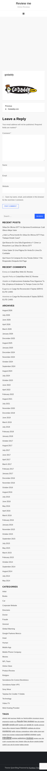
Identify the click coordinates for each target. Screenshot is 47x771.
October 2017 (7, 441)
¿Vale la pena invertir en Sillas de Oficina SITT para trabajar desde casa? (23, 236)
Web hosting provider (10, 708)
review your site (39, 738)
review (7, 737)
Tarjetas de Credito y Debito (13, 694)
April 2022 (6, 390)
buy (22, 718)
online (31, 731)
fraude (20, 721)
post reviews (11, 734)
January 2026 (7, 334)
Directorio (6, 610)
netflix (14, 731)
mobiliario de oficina (34, 728)
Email (4, 176)
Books (4, 596)
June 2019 (6, 418)
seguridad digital (10, 741)
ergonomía (5, 721)
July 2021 (6, 404)
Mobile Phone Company (11, 652)
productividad (19, 734)
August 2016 (7, 492)
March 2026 (7, 329)
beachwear (14, 718)
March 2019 (7, 422)
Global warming (8, 629)
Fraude (5, 619)
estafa (11, 721)
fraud (15, 721)
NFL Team (6, 661)
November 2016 (8, 483)
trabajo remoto (24, 744)
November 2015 (8, 529)
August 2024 (7, 371)
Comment (6, 133)
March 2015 (7, 553)
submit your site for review (10, 744)
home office (6, 728)
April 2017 (6, 459)
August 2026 (7, 310)
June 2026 (6, 320)
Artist (4, 591)
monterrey (6, 731)
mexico (23, 728)
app (9, 718)
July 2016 (6, 497)
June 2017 (6, 455)
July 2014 (6, 576)
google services (39, 725)
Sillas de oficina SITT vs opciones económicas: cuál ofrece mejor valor (23, 228)
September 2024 (8, 366)
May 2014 (6, 581)
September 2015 (8, 539)
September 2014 (8, 567)
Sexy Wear (6, 689)
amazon (4, 718)
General (5, 624)
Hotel (4, 638)
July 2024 (6, 376)
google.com (13, 725)
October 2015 (7, 534)
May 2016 (6, 506)
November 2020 (8, 408)
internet (12, 728)
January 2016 (7, 525)
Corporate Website (9, 605)
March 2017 (7, 464)
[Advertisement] (23, 41)
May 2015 (6, 548)
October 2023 (7, 380)
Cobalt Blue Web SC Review (21, 272)
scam (4, 741)
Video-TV (6, 703)
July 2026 (6, 315)
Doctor (5, 615)
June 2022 (6, 385)
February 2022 (8, 394)
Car (3, 601)
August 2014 (7, 571)
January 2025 (7, 348)
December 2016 (8, 478)
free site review (39, 721)
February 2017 (8, 469)
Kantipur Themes (35, 768)
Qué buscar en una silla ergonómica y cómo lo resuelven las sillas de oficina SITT (21, 244)
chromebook (35, 718)
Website (5, 186)
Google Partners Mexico (11, 633)
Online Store (7, 666)
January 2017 (7, 473)
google (5, 724)
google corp (22, 725)
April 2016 (6, 511)
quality (39, 734)
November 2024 (8, 357)
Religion (5, 675)
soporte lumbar (38, 741)
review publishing (19, 738)
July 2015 (6, 543)
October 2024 (7, 362)
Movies (5, 657)
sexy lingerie (19, 741)
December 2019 (8, 413)
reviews (29, 738)
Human (5, 643)
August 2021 (7, 399)
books (19, 718)
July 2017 (6, 450)
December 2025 (8, 338)
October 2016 (7, 487)
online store (37, 731)
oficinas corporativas (22, 731)
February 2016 (8, 520)
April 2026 (6, 324)
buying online (28, 718)
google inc (30, 725)
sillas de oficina (29, 741)
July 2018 (6, 427)
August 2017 (7, 445)
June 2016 (6, 501)
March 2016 (7, 515)
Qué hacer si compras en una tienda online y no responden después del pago (22, 259)
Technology (6, 699)
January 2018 (7, 436)
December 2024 (8, 352)
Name (4, 165)
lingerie (17, 728)
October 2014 (7, 562)
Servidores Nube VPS (11, 685)
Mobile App (6, 647)
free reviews (29, 721)
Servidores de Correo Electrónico (15, 680)
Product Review (8, 671)
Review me (23, 3)
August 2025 (7, 343)
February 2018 (8, 432)
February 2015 (8, 557)
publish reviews (30, 734)
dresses (41, 718)
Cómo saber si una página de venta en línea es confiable (22, 251)
